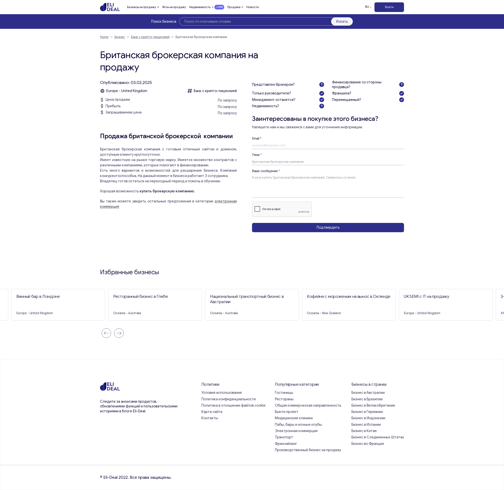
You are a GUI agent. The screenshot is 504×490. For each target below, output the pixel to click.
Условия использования (221, 392)
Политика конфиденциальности (228, 399)
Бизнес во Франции (367, 444)
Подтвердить (328, 227)
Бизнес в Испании (366, 424)
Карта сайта (211, 412)
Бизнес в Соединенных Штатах (377, 437)
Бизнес (119, 37)
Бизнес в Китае (364, 431)
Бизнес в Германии (367, 412)
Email (256, 139)
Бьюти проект (286, 412)
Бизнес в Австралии (368, 392)
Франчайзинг (286, 444)
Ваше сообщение (266, 171)
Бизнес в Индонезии (368, 418)
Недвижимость (200, 7)
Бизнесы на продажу (141, 7)
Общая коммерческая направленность (308, 405)
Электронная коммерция (296, 431)
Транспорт (284, 437)
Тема (257, 155)
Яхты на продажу (174, 7)
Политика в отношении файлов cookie (233, 405)
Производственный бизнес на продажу (308, 450)
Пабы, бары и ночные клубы (298, 424)
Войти (389, 7)
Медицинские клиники (294, 418)
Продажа (233, 7)
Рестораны (284, 399)
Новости (252, 7)
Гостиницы (284, 392)
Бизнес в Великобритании (373, 405)
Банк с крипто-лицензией (150, 37)
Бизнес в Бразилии (367, 399)
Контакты (209, 418)
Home (104, 37)
